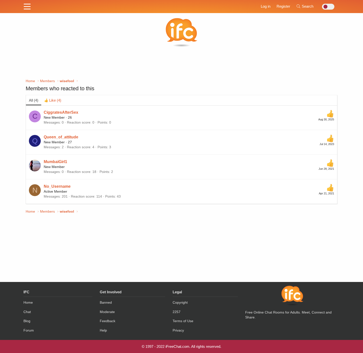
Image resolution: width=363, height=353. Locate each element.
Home (28, 302)
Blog (26, 321)
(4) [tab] (33, 100)
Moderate (107, 312)
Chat (27, 312)
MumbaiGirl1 (55, 162)
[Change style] (326, 6)
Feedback (107, 321)
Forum (28, 330)
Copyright (180, 302)
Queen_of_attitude (61, 137)
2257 (177, 312)
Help (103, 330)
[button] (27, 7)
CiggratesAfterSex (61, 112)
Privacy (178, 330)
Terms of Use (183, 321)
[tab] (52, 100)
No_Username (57, 186)
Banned (106, 302)
